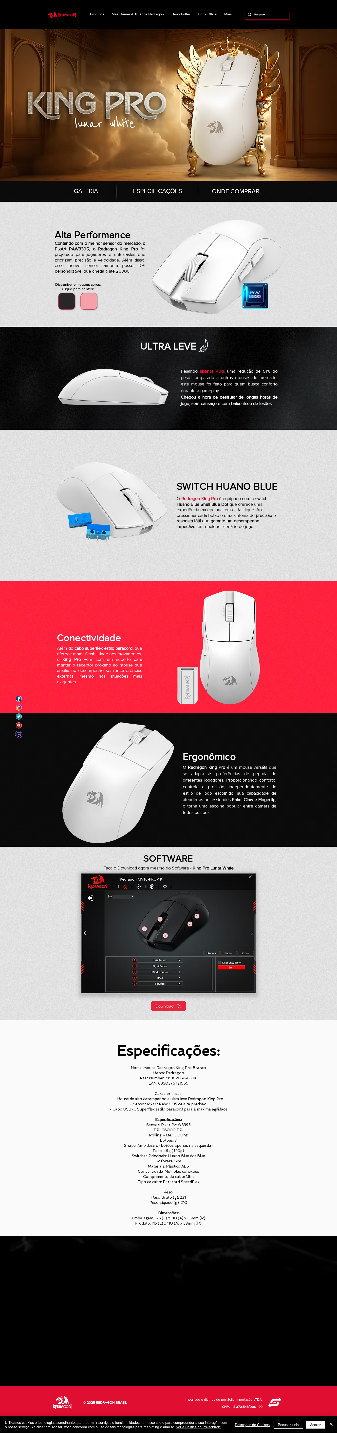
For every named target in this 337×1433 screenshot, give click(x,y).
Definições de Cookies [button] (252, 1424)
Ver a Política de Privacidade (198, 1426)
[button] (168, 933)
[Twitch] (19, 734)
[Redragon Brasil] (19, 699)
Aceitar (315, 1424)
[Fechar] (331, 1424)
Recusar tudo (288, 1424)
